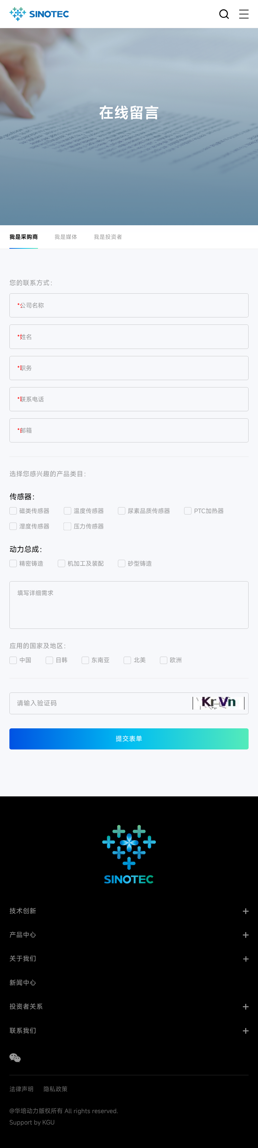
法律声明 (21, 1089)
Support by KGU (32, 1122)
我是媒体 (65, 237)
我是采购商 (23, 237)
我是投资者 (108, 237)
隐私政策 (55, 1089)
